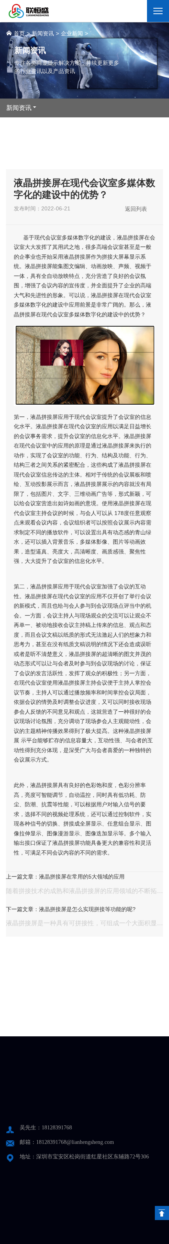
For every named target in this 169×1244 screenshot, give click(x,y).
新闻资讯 (43, 33)
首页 (18, 33)
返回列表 (136, 209)
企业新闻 (72, 33)
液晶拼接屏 (130, 237)
